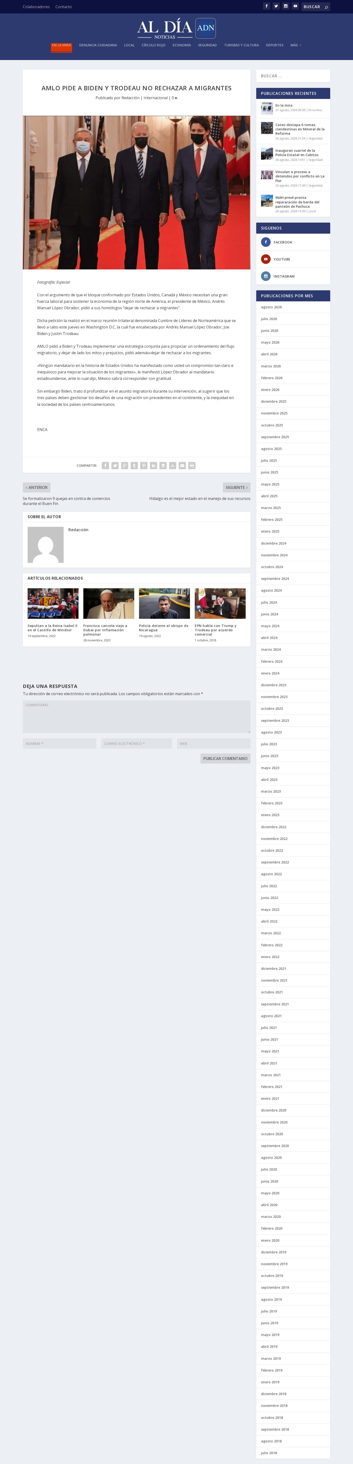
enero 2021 (270, 1098)
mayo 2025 (270, 484)
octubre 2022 (272, 850)
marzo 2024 (271, 649)
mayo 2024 (270, 626)
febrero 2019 (271, 1370)
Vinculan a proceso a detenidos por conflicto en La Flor (299, 176)
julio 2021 (269, 1027)
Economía (182, 45)
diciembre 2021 (273, 968)
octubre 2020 (272, 1134)
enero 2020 (270, 1240)
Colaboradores (36, 6)
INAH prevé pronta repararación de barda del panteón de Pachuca (297, 201)
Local (129, 45)
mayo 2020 (270, 1193)
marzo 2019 (271, 1358)
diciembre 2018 (273, 1393)
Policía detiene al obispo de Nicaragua (163, 627)
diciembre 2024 (273, 543)
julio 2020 (269, 1169)
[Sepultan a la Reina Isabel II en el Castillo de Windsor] (53, 603)
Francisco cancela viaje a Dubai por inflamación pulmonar (105, 630)
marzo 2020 (271, 1216)
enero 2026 (270, 389)
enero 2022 (270, 956)
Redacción (131, 97)
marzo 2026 (271, 366)
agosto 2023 (271, 732)
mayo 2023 (270, 767)
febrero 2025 (271, 519)
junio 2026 (269, 330)
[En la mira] (267, 109)
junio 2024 (269, 614)
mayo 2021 (270, 1051)
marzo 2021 (271, 1075)
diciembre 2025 (273, 401)
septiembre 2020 (275, 1145)
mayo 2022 (270, 909)
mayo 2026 (270, 342)
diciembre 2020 (273, 1110)
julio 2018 (269, 1453)
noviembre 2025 (274, 413)
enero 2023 (270, 815)
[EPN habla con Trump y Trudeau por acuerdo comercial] (220, 603)
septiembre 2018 (275, 1429)
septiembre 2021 (275, 1004)
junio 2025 (269, 472)
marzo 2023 (271, 791)
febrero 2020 (271, 1228)
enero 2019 (270, 1382)
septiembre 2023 (275, 720)
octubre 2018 (272, 1417)
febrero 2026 (271, 378)
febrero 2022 (271, 945)
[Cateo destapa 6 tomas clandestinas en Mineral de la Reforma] (267, 128)
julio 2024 (269, 602)
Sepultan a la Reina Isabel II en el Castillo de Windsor (53, 627)
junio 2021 (269, 1039)
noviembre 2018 (274, 1405)
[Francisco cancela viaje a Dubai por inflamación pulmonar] (108, 603)
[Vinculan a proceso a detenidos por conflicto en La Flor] (267, 175)
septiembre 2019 (275, 1287)
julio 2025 (269, 460)
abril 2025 (269, 496)
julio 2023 (269, 744)
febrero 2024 (271, 661)
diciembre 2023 (273, 685)
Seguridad (207, 45)
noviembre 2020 (274, 1122)
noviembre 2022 (274, 838)
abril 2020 (269, 1205)
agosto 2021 (271, 1016)
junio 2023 (269, 755)
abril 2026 (269, 354)
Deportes (274, 45)
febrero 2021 (271, 1086)
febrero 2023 (271, 803)
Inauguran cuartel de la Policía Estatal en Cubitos (296, 152)
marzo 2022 (271, 933)
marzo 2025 (271, 507)
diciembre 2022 (273, 827)
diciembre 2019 (273, 1252)
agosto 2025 (271, 448)
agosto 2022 (271, 874)
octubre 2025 (272, 425)
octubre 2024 (272, 567)
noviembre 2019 (274, 1264)
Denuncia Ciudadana (98, 45)
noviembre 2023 (274, 696)
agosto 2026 (271, 307)
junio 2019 (269, 1323)
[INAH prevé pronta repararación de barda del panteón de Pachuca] (267, 201)
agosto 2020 (271, 1157)
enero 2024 (270, 673)
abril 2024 (269, 637)
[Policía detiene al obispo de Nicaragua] (164, 603)
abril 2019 (269, 1346)
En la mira (61, 45)
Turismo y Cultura (241, 45)
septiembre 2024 (275, 578)
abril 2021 (269, 1063)
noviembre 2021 (274, 980)
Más (294, 45)
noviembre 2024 (274, 555)
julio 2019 (269, 1311)
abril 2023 (269, 779)
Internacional (156, 97)
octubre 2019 (272, 1275)
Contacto (63, 6)
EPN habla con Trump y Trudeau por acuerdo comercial (216, 630)
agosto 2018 (271, 1441)
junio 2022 (269, 897)
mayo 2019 (270, 1334)
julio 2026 (269, 318)
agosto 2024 (271, 590)
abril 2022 (269, 921)
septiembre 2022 (275, 862)
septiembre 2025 (275, 437)
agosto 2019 (271, 1299)
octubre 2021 (272, 992)
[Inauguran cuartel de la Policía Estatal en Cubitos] (267, 154)
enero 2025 (270, 531)
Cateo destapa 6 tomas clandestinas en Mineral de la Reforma (300, 129)
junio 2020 (269, 1181)
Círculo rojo (153, 45)
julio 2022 (269, 886)
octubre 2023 (272, 708)
